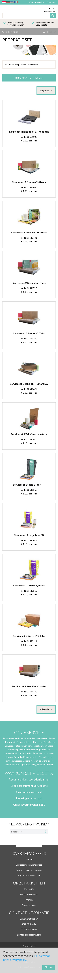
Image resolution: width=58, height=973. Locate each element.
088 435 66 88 (10, 31)
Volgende (44, 90)
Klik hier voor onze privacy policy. (26, 957)
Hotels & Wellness (29, 894)
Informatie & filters (29, 77)
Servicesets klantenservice (29, 864)
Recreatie (29, 889)
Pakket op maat (29, 905)
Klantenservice (36, 2)
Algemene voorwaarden (29, 875)
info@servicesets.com (30, 934)
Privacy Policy (29, 946)
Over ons (51, 2)
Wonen (29, 899)
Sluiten (48, 967)
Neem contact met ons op (29, 870)
